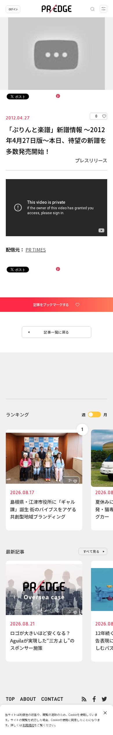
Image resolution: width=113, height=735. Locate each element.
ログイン (13, 9)
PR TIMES (35, 249)
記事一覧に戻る (56, 332)
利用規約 (28, 725)
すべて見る (91, 551)
